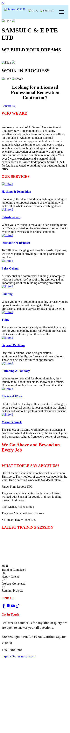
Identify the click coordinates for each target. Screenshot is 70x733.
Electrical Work (12, 396)
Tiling (5, 319)
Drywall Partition (13, 345)
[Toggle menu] (62, 12)
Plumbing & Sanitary (16, 370)
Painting (7, 294)
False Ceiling (10, 268)
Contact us (10, 58)
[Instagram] (8, 606)
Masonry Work (12, 422)
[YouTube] (13, 606)
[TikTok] (17, 606)
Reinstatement (11, 217)
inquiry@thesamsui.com (18, 656)
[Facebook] (4, 606)
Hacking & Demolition (16, 191)
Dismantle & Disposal (16, 242)
